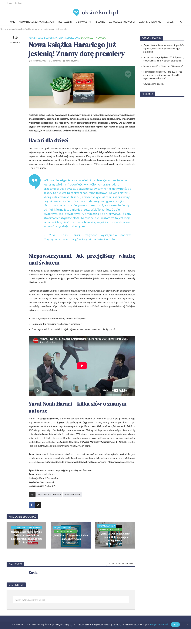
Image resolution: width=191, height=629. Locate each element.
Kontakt (18, 3)
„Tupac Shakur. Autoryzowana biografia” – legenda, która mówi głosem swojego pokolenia (163, 48)
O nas (9, 3)
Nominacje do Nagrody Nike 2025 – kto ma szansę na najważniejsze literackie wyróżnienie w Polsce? (162, 75)
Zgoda (175, 624)
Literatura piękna (106, 526)
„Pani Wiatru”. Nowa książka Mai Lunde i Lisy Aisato (70, 537)
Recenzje (100, 21)
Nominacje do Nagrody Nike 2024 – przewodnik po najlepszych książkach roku (26, 535)
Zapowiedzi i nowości (122, 21)
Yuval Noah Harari (72, 494)
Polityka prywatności (159, 624)
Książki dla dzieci (39, 37)
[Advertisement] (162, 144)
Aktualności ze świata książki (37, 21)
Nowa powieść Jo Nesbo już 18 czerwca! (163, 66)
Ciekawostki (83, 21)
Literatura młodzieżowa (65, 37)
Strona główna (7, 29)
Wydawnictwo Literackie (49, 494)
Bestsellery (65, 21)
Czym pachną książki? (153, 83)
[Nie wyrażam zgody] (187, 624)
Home (12, 21)
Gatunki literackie (150, 21)
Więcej (170, 21)
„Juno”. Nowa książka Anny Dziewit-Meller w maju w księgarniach (115, 537)
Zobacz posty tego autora (121, 564)
